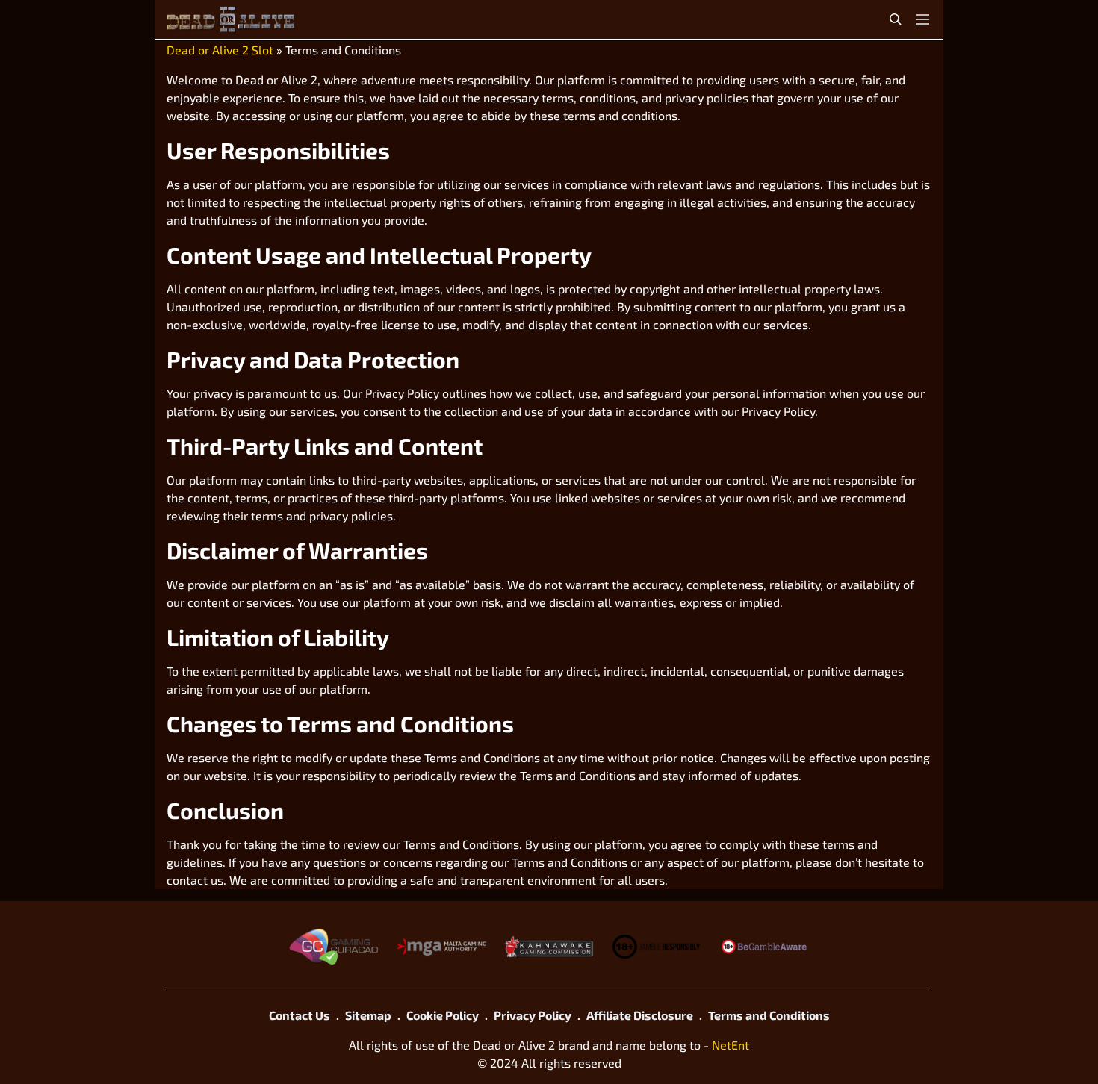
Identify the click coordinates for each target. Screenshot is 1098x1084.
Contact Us (299, 1015)
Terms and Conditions (769, 1015)
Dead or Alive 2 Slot (220, 50)
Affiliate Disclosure (639, 1015)
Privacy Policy (532, 1015)
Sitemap (368, 1015)
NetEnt (730, 1045)
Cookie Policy (442, 1015)
